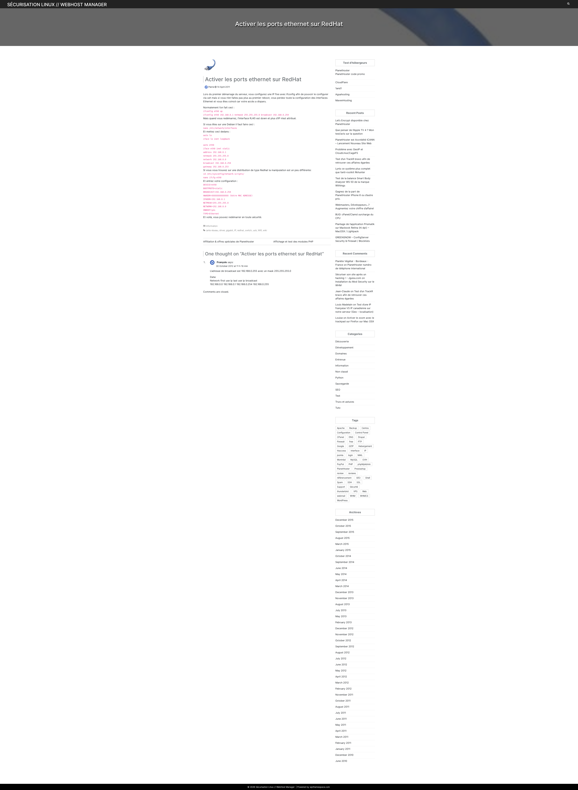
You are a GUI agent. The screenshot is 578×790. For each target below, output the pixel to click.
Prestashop (360, 468)
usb (255, 230)
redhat (240, 230)
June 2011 (341, 718)
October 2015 (343, 525)
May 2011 (340, 724)
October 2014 (343, 556)
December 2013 (344, 592)
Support (341, 486)
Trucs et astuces (344, 401)
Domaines (341, 353)
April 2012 (341, 676)
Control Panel (361, 432)
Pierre (211, 87)
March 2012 (342, 682)
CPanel (340, 437)
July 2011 (340, 712)
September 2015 (344, 531)
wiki (265, 230)
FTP (360, 441)
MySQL (354, 459)
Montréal (341, 459)
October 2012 (343, 640)
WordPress (342, 500)
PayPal (340, 464)
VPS (355, 491)
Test (337, 395)
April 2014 (341, 580)
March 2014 (342, 586)
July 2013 (340, 610)
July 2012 (340, 658)
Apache (341, 428)
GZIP (351, 446)
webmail (341, 496)
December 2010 (344, 754)
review (340, 473)
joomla (340, 455)
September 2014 (344, 562)
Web (364, 491)
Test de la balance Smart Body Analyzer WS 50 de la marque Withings (352, 182)
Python (339, 377)
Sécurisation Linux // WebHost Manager (57, 4)
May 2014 (340, 574)
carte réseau (212, 230)
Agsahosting (342, 94)
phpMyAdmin (364, 464)
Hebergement (365, 446)
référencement (344, 477)
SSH (350, 482)
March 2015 (342, 543)
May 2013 (340, 616)
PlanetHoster (343, 468)
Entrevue (340, 359)
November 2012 (344, 634)
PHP (351, 464)
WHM (352, 496)
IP (235, 230)
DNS (351, 437)
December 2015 (344, 519)
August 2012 (342, 652)
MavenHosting (343, 100)
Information (212, 226)
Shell (367, 477)
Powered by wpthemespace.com (313, 787)
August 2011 (342, 706)
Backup (353, 428)
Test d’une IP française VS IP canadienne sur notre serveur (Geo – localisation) (354, 308)
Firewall (340, 441)
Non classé (341, 371)
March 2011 (341, 736)
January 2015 (343, 549)
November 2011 (344, 694)
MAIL (360, 455)
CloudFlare (341, 82)
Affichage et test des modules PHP (293, 241)
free (351, 441)
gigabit (229, 230)
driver (222, 230)
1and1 (338, 88)
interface (355, 450)
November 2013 (344, 598)
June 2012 (341, 664)
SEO (337, 389)
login (350, 455)
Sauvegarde (342, 383)
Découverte (342, 341)
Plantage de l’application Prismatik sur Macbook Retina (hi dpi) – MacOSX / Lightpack (354, 228)
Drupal (361, 437)
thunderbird (343, 491)
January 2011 (342, 748)
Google (340, 446)
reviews (352, 473)
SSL (358, 482)
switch (248, 230)
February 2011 (343, 742)
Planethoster (342, 70)
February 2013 (343, 622)
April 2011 (340, 730)
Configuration (343, 432)
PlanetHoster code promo (350, 73)
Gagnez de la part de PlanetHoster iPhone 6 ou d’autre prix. (354, 195)
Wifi (260, 230)
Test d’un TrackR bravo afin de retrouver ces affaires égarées (354, 295)
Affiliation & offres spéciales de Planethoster (228, 241)
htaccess (341, 450)
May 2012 (340, 670)
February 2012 (343, 688)
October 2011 (343, 700)
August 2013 (342, 604)
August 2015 (342, 537)
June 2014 (341, 568)
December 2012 (344, 628)
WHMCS (364, 496)
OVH (364, 459)
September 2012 (344, 646)
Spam (340, 482)
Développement (344, 347)
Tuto (337, 407)
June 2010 (341, 760)
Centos (365, 428)
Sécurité (354, 486)
